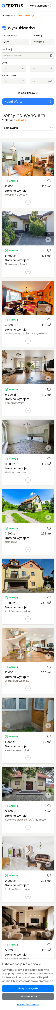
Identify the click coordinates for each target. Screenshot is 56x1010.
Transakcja (37, 35)
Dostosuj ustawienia (28, 1004)
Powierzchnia (9, 75)
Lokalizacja (7, 49)
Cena (4, 62)
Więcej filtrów (26, 93)
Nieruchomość (9, 35)
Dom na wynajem (17, 191)
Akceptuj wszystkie (28, 988)
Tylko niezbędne (28, 996)
